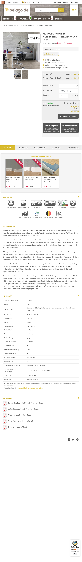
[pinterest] (77, 439)
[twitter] (73, 439)
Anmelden (75, 2)
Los (61, 10)
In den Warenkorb (68, 116)
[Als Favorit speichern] (47, 40)
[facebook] (69, 439)
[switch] (75, 554)
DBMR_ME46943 (52, 43)
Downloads (73, 148)
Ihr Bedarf (46, 95)
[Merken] (44, 40)
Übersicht (8, 148)
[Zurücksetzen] (56, 10)
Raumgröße (48, 85)
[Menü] (78, 540)
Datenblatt (57, 148)
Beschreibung (40, 148)
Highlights (23, 148)
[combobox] (61, 49)
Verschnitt (47, 90)
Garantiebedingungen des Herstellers (31, 388)
